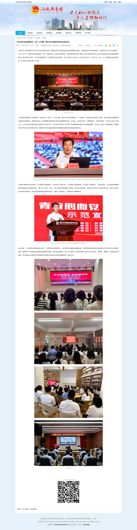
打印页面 (25, 509)
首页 (20, 33)
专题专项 (78, 33)
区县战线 (37, 38)
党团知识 (49, 33)
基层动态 (39, 33)
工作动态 (30, 33)
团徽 (110, 2)
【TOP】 (19, 509)
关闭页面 (33, 509)
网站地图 (86, 524)
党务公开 (68, 33)
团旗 (119, 2)
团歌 (114, 2)
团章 (105, 2)
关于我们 (88, 33)
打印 (95, 45)
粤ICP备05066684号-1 (62, 524)
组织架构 (59, 33)
